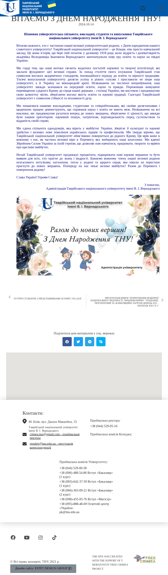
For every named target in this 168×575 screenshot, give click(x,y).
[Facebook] (13, 537)
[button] (160, 8)
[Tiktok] (54, 537)
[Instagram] (40, 537)
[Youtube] (27, 537)
